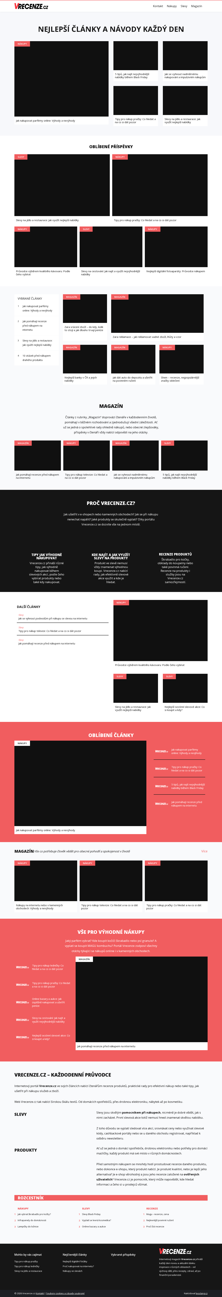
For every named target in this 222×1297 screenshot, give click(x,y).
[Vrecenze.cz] (31, 6)
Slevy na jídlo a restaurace (28, 1271)
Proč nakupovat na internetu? (78, 1266)
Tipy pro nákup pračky (26, 1261)
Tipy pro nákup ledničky (26, 1266)
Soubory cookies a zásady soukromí (65, 1293)
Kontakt (158, 6)
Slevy (184, 6)
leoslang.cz (202, 1293)
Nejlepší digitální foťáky (75, 1261)
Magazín (196, 6)
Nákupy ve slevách (72, 1271)
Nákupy (172, 6)
